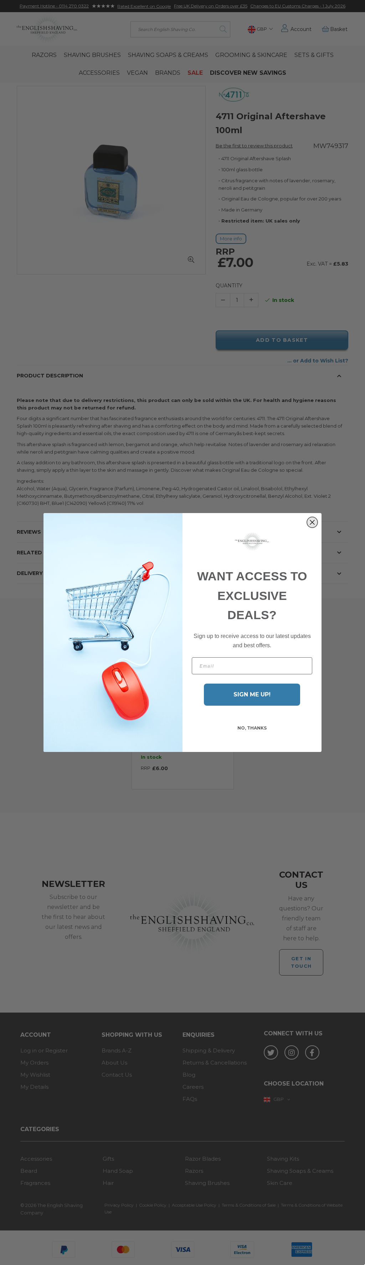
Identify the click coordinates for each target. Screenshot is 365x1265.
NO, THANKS (252, 728)
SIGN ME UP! (252, 694)
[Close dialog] (312, 522)
